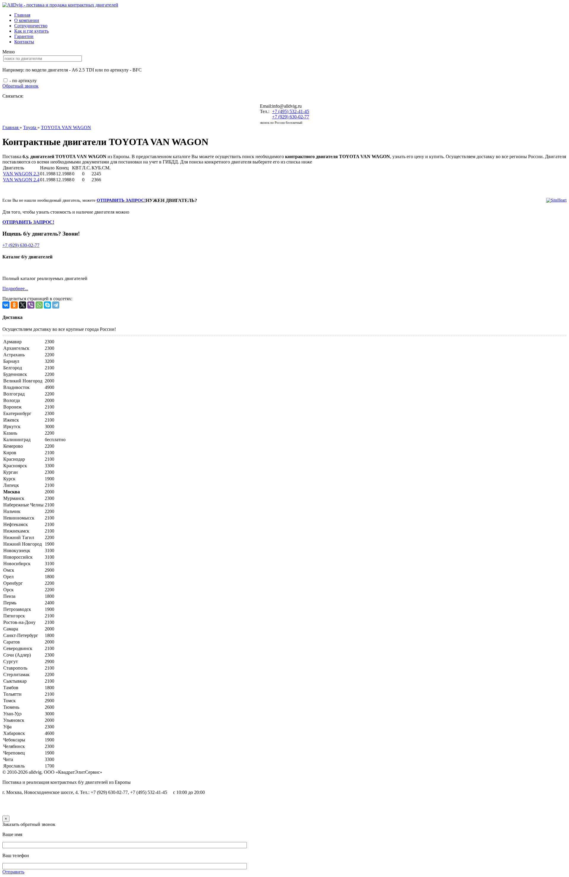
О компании (26, 20)
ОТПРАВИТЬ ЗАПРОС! (121, 200)
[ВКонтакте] (5, 305)
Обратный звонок (20, 85)
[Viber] (30, 305)
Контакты (24, 41)
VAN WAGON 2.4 (21, 179)
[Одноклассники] (14, 305)
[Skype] (47, 305)
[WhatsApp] (39, 305)
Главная (22, 15)
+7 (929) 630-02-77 (290, 116)
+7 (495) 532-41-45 (290, 111)
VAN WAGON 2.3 (21, 173)
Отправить (13, 871)
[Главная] (60, 4)
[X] (22, 305)
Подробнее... (15, 288)
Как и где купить (31, 31)
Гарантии (23, 36)
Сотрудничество (30, 25)
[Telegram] (55, 305)
